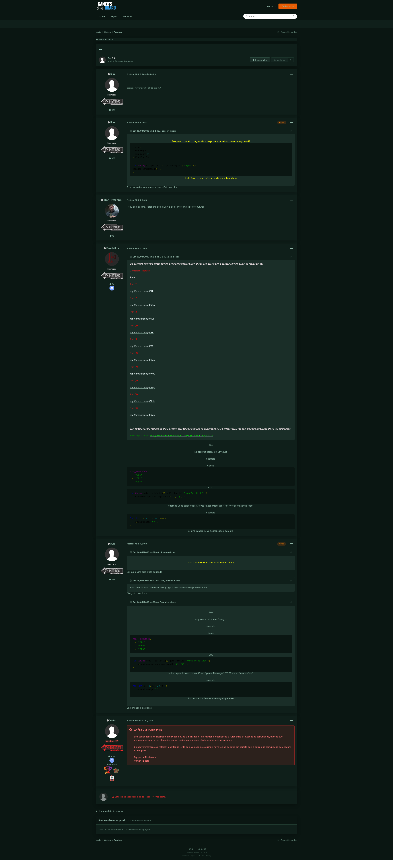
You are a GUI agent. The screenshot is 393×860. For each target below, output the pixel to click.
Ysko (112, 720)
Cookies (202, 849)
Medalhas (127, 16)
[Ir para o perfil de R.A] (102, 60)
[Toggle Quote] (131, 131)
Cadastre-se (288, 6)
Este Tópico (280, 16)
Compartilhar (260, 60)
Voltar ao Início (105, 39)
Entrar (270, 6)
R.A (112, 74)
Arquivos (128, 61)
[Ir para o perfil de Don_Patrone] (112, 211)
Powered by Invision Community (196, 855)
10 (113, 236)
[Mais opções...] (291, 74)
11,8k (112, 756)
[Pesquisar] (293, 16)
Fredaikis (112, 248)
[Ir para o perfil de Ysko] (112, 731)
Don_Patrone (113, 200)
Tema (190, 849)
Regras (114, 16)
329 (113, 110)
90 (113, 284)
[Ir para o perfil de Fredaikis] (112, 259)
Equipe (102, 16)
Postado (137, 74)
